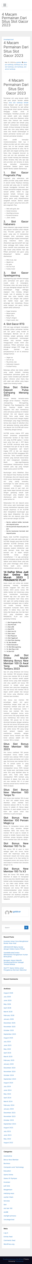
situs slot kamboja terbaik (19, 102)
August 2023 (8, 1128)
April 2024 (7, 1098)
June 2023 (7, 1135)
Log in (6, 1233)
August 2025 (8, 1038)
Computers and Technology (14, 1167)
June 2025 (7, 1045)
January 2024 (9, 1109)
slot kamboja (18, 67)
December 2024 (9, 1068)
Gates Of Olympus (10, 1178)
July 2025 (7, 1041)
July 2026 (7, 997)
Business (7, 1163)
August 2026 (8, 993)
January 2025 (9, 1064)
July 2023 (7, 1131)
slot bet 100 (8, 1208)
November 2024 (10, 1071)
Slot (5, 1204)
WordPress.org (9, 1244)
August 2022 (8, 1142)
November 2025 (9, 1027)
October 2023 (9, 1120)
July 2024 (7, 1086)
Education (7, 1171)
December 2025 (9, 1023)
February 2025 (9, 1060)
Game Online (8, 1175)
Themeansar (19, 1261)
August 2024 (8, 1083)
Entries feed (8, 1237)
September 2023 (10, 1124)
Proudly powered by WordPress (13, 1259)
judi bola (7, 1186)
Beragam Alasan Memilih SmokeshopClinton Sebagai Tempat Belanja (14, 962)
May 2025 (7, 1049)
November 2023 (10, 1116)
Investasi (7, 1182)
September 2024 (10, 1079)
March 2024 (8, 1101)
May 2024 (7, 1094)
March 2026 (8, 1012)
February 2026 (9, 1015)
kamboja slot (18, 64)
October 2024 (9, 1075)
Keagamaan (8, 1190)
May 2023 (7, 1139)
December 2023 (9, 1113)
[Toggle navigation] (5, 5)
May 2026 (7, 1004)
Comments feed (9, 1240)
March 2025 (8, 1056)
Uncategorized (9, 39)
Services (7, 1201)
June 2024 (7, 1090)
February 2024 (9, 1105)
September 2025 (10, 1034)
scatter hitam (8, 1197)
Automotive (8, 1156)
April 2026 (7, 1008)
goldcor (19, 62)
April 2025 (7, 1053)
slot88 (6, 1212)
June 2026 (7, 1000)
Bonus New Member (11, 1160)
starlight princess (10, 1216)
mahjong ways (9, 1193)
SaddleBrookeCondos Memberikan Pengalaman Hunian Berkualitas (16, 955)
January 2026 (9, 1019)
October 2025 (9, 1030)
